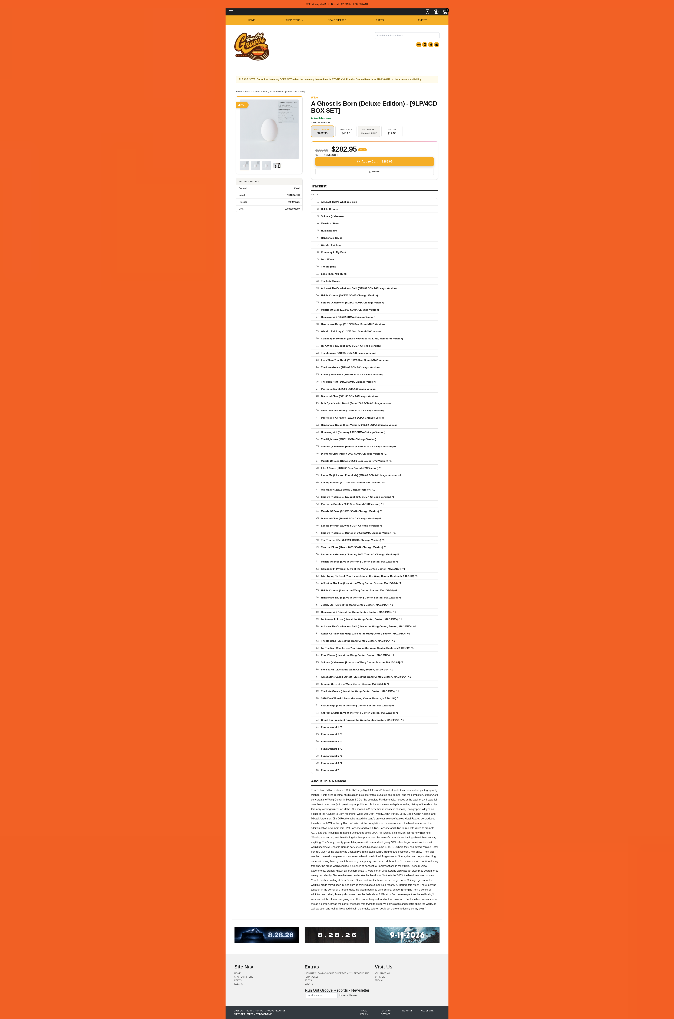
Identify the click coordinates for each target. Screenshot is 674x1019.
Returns (407, 1011)
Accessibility (429, 1011)
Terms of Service (385, 1012)
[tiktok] (431, 45)
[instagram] (425, 45)
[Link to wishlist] (427, 12)
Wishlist (376, 171)
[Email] (437, 45)
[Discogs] (419, 45)
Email (380, 980)
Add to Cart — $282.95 (377, 161)
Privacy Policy (364, 1012)
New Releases (337, 20)
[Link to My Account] (436, 12)
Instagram (383, 973)
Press (380, 20)
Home (239, 91)
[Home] (251, 46)
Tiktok (381, 977)
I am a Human (349, 995)
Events (422, 20)
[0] (445, 12)
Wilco (247, 91)
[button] (294, 20)
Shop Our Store (243, 977)
